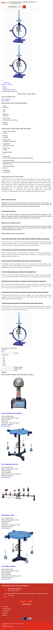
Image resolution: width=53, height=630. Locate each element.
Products (5, 88)
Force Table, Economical (8, 566)
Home (4, 86)
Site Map (4, 615)
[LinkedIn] (27, 619)
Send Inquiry (6, 82)
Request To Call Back (6, 84)
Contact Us (5, 613)
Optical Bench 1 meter (7, 515)
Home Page (5, 606)
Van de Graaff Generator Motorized (11, 413)
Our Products (5, 610)
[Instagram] (30, 619)
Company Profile (6, 608)
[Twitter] (25, 619)
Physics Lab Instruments (9, 89)
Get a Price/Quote (5, 99)
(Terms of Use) (9, 625)
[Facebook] (23, 619)
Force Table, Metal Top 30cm (9, 464)
